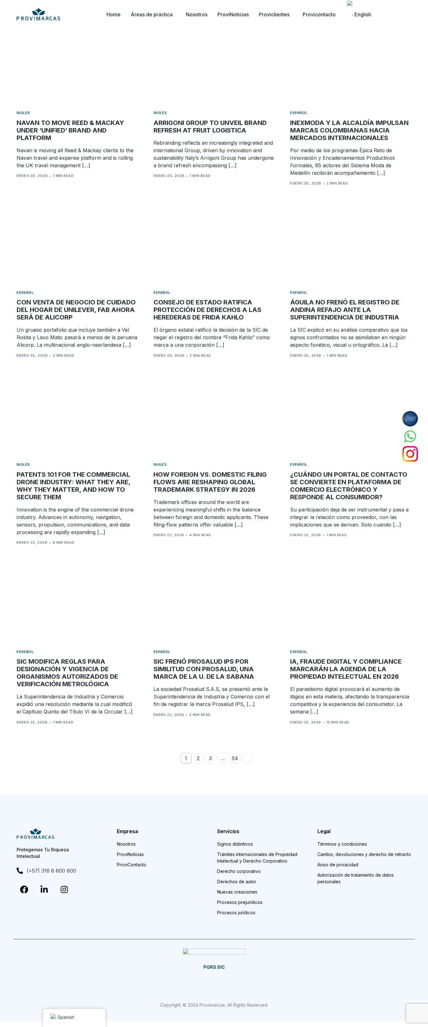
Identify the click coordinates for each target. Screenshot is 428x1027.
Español (298, 113)
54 (235, 758)
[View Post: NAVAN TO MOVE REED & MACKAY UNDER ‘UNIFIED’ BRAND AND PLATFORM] (77, 65)
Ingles (23, 113)
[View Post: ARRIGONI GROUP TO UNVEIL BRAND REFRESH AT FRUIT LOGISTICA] (214, 65)
